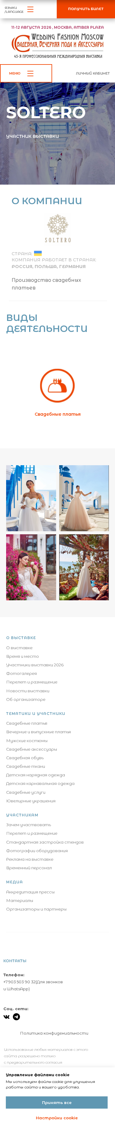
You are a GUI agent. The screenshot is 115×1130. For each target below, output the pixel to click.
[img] (38, 716)
